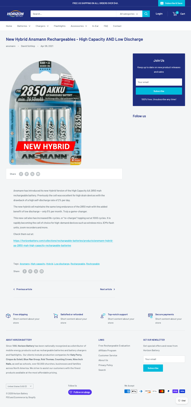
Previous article (24, 289)
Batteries (22, 25)
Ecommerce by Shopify (25, 397)
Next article (106, 289)
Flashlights (60, 25)
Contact (117, 25)
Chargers (40, 25)
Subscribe (159, 91)
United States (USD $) (17, 386)
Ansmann (25, 263)
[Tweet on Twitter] (32, 173)
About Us (103, 360)
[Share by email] (38, 173)
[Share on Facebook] (21, 173)
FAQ (106, 25)
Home (9, 25)
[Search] (146, 13)
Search (102, 369)
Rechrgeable (93, 263)
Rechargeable (78, 263)
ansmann (11, 45)
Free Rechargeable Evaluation (114, 345)
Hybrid (49, 263)
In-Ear (95, 25)
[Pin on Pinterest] (27, 173)
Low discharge (62, 263)
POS (8, 397)
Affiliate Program (107, 350)
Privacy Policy (105, 365)
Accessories (77, 25)
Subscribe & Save (173, 3)
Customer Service (107, 355)
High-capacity (38, 263)
